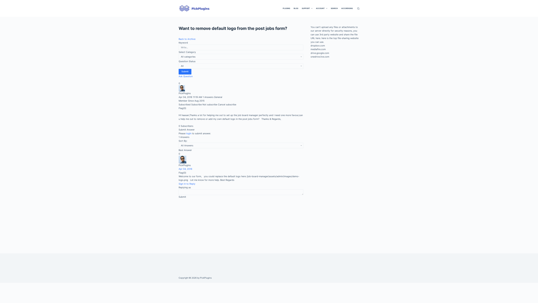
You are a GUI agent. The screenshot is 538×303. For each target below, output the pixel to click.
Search (334, 8)
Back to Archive (187, 39)
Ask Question (186, 76)
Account (320, 8)
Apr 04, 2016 (185, 168)
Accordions (347, 8)
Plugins (286, 8)
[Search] (358, 8)
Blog (296, 8)
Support (306, 8)
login (188, 133)
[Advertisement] (241, 222)
